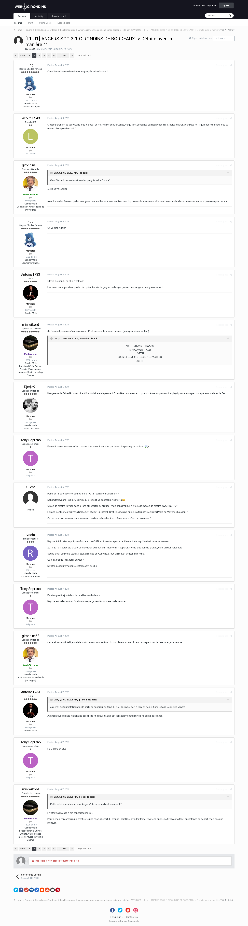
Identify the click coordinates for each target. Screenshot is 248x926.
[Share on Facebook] (21, 890)
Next (65, 55)
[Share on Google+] (26, 890)
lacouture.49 (30, 118)
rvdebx (30, 535)
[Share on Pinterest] (57, 890)
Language (116, 917)
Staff (30, 23)
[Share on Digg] (31, 890)
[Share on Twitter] (15, 890)
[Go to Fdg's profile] (30, 83)
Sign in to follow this (202, 38)
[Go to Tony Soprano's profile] (30, 458)
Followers (220, 38)
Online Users (45, 23)
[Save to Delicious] (36, 890)
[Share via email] (52, 890)
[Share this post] (231, 65)
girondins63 (30, 165)
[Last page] (72, 55)
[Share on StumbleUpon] (47, 890)
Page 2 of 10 (83, 55)
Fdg (30, 65)
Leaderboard (64, 23)
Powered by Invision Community (124, 921)
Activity (39, 16)
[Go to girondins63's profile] (30, 183)
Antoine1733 (30, 274)
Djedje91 (30, 387)
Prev (22, 55)
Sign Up (226, 5)
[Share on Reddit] (42, 890)
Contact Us (132, 917)
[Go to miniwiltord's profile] (30, 343)
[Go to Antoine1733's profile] (30, 292)
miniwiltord (30, 325)
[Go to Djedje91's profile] (30, 405)
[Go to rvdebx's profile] (30, 553)
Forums (18, 23)
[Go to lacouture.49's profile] (30, 136)
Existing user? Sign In (203, 5)
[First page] (15, 55)
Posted (58, 65)
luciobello (83, 797)
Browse (22, 16)
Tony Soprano (30, 440)
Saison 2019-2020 (62, 49)
